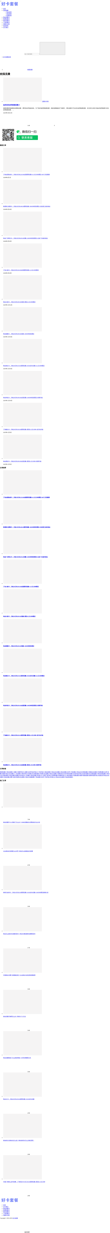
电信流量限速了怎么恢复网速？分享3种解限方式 (17, 1057)
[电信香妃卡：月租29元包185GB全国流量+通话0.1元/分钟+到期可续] (22, 458)
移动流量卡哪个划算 (10, 777)
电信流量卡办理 (65, 772)
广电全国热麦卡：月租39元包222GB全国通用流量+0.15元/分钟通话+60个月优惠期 (26, 174)
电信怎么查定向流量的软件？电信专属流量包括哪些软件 (19, 933)
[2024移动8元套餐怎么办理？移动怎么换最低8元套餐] (22, 848)
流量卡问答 (6, 24)
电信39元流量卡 (60, 777)
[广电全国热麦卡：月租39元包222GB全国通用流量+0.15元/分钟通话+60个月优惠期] (22, 171)
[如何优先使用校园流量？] (22, 101)
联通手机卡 (21, 772)
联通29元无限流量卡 (34, 773)
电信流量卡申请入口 (37, 775)
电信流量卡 (6, 17)
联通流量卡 (6, 19)
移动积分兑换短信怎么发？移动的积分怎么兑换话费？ (18, 1140)
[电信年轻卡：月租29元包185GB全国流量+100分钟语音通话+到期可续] (22, 394)
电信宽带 (9, 12)
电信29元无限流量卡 (83, 772)
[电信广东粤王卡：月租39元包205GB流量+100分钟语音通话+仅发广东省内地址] (22, 235)
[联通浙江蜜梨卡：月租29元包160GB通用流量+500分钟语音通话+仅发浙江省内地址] (22, 203)
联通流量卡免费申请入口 (59, 775)
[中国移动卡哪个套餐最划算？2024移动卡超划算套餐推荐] (22, 972)
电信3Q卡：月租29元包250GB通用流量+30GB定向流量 (18, 1099)
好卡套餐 (15, 1218)
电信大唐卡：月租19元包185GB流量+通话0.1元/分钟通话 (19, 302)
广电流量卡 (6, 22)
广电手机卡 (41, 772)
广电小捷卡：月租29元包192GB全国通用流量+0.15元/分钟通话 (21, 270)
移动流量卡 (6, 20)
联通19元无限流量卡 (91, 773)
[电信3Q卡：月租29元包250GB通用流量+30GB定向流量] (22, 1096)
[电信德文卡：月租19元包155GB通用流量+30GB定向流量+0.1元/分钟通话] (22, 363)
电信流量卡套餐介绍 (15, 775)
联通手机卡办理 (62, 773)
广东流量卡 (18, 773)
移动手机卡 (25, 773)
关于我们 (5, 27)
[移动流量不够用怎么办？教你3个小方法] (22, 1013)
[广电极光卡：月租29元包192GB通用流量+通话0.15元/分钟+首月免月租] (22, 426)
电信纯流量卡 (69, 777)
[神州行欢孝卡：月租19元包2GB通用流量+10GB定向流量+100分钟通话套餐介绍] (22, 889)
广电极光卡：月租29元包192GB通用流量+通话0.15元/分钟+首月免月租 (23, 429)
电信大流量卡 (53, 773)
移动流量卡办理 (71, 773)
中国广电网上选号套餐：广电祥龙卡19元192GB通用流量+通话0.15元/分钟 (24, 1181)
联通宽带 (9, 15)
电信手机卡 (34, 772)
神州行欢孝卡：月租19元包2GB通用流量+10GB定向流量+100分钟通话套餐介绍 (25, 892)
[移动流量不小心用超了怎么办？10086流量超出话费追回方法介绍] (22, 807)
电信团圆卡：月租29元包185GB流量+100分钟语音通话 (18, 334)
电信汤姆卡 (70, 775)
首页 (4, 8)
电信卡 (23, 775)
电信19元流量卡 (9, 773)
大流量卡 (28, 775)
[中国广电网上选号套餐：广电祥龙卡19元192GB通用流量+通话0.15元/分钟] (22, 1179)
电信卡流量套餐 (29, 777)
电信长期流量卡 (102, 773)
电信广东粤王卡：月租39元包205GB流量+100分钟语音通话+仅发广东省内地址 (25, 238)
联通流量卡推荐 (77, 775)
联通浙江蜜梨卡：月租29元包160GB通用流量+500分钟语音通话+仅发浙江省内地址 (26, 206)
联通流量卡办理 (102, 772)
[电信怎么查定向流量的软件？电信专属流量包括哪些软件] (22, 931)
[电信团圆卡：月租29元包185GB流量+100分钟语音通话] (22, 331)
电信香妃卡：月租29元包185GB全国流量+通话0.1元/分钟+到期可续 (22, 461)
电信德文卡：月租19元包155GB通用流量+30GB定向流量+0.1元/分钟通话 (23, 365)
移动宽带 (9, 13)
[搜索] (52, 48)
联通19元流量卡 (44, 773)
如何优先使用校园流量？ (11, 105)
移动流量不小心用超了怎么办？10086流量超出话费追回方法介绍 (21, 822)
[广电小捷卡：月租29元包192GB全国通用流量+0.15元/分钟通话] (22, 267)
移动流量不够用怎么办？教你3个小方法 (14, 1016)
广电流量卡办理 (39, 777)
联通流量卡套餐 (87, 775)
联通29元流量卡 (93, 772)
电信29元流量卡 (56, 772)
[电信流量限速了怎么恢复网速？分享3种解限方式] (22, 1055)
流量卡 (15, 772)
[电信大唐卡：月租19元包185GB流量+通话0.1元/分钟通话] (22, 299)
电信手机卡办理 (80, 773)
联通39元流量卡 (20, 777)
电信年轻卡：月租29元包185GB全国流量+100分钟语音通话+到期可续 (23, 397)
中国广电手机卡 (47, 775)
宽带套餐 (5, 10)
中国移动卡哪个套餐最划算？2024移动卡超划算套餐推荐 (19, 975)
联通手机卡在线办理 (98, 775)
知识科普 (5, 25)
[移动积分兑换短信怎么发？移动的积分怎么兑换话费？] (22, 1137)
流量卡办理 (27, 772)
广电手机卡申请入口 (50, 777)
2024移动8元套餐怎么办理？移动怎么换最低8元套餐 (18, 851)
